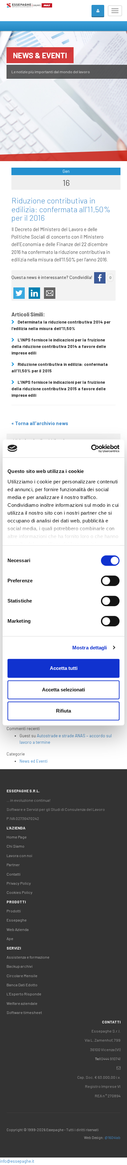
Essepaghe (17, 920)
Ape (10, 938)
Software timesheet (24, 1012)
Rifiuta (63, 711)
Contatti (14, 874)
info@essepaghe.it (17, 1161)
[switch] (110, 581)
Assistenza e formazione (28, 957)
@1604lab (112, 1137)
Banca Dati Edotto (22, 984)
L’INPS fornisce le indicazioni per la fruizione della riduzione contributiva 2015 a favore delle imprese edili (58, 389)
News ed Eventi (34, 761)
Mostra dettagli (89, 647)
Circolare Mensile (22, 975)
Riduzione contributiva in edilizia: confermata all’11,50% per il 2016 (60, 209)
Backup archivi (20, 966)
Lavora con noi (19, 855)
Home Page (17, 837)
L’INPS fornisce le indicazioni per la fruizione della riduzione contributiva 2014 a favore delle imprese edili (58, 346)
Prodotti (14, 910)
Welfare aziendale (22, 1003)
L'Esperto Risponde (24, 994)
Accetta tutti (64, 668)
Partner (13, 864)
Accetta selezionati (63, 689)
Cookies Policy (20, 892)
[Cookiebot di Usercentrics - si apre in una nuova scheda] (91, 448)
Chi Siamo (15, 846)
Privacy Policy (19, 883)
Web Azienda (18, 929)
